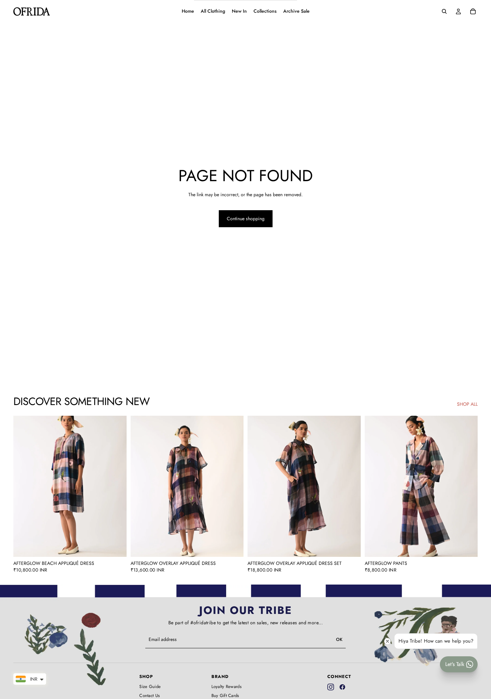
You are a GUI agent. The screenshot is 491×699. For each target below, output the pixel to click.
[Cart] (473, 11)
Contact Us (149, 696)
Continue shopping (246, 218)
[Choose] (116, 547)
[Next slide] (117, 486)
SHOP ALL (467, 404)
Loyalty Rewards (226, 687)
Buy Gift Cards (225, 696)
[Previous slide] (23, 486)
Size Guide (150, 687)
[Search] (444, 11)
